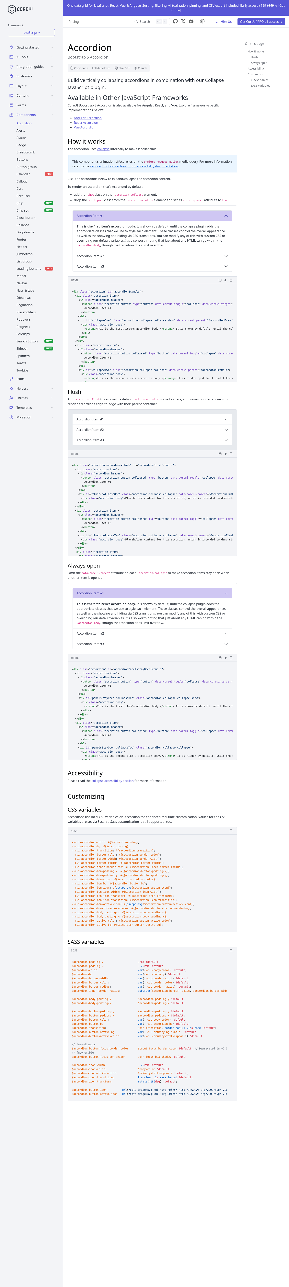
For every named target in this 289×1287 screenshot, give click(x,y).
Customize (24, 76)
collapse (103, 149)
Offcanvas (24, 297)
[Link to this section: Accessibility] (106, 773)
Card (20, 188)
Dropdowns (25, 232)
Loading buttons (34, 268)
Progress (23, 327)
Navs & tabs (25, 290)
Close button (26, 218)
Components (26, 115)
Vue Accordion (85, 127)
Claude (142, 68)
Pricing (73, 21)
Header (22, 247)
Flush (254, 57)
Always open (259, 63)
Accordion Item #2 (90, 256)
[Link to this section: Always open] (103, 565)
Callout (22, 181)
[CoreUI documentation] (33, 9)
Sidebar (34, 348)
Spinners (23, 356)
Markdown (103, 68)
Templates (24, 407)
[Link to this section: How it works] (108, 141)
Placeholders (26, 312)
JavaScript (30, 32)
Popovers (24, 319)
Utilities (22, 398)
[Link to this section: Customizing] (107, 796)
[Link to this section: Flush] (84, 391)
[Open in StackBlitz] (225, 280)
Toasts (21, 363)
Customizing (256, 74)
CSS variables (260, 80)
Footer (21, 239)
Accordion (24, 123)
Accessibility (256, 68)
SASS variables (260, 85)
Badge (21, 145)
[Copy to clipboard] (231, 280)
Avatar (21, 138)
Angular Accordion (88, 118)
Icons (21, 379)
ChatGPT (124, 68)
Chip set (34, 210)
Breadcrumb (26, 152)
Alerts (21, 130)
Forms (21, 105)
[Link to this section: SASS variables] (108, 941)
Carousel (23, 196)
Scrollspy (23, 334)
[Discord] (191, 21)
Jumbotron (25, 254)
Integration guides (30, 66)
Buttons (22, 159)
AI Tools (22, 57)
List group (24, 261)
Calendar (34, 174)
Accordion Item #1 (90, 216)
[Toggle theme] (202, 21)
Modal (21, 276)
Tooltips (22, 370)
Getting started (28, 47)
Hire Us (226, 21)
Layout (22, 86)
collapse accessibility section (112, 781)
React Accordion (86, 122)
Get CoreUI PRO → (261, 21)
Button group (27, 167)
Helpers (22, 388)
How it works (256, 51)
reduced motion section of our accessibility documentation (134, 166)
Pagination (25, 305)
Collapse (23, 225)
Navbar (22, 283)
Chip (34, 203)
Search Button (34, 341)
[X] (183, 21)
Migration (24, 417)
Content (23, 95)
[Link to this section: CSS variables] (105, 809)
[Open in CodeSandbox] (220, 280)
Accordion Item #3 (90, 266)
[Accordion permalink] (115, 47)
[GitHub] (175, 21)
